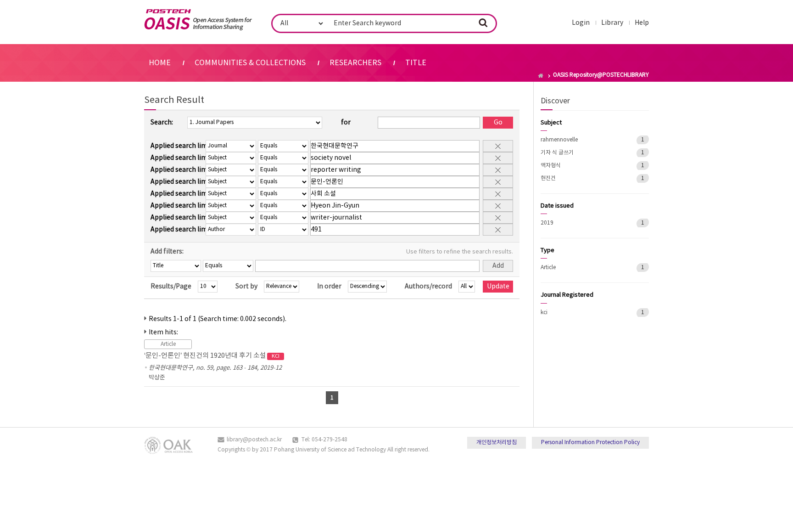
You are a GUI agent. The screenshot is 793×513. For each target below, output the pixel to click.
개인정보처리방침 (496, 442)
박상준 (157, 377)
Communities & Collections (250, 63)
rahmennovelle (559, 140)
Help (642, 23)
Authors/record (428, 286)
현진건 (548, 178)
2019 (547, 223)
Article (548, 268)
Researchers (355, 63)
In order (329, 286)
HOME (160, 63)
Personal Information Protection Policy (590, 442)
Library (612, 23)
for (346, 122)
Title (415, 63)
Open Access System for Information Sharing (198, 19)
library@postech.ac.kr (254, 440)
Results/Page (171, 286)
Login (581, 23)
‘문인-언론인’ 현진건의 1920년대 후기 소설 (211, 356)
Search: (162, 122)
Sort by (246, 286)
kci (544, 313)
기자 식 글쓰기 (557, 153)
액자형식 (551, 166)
